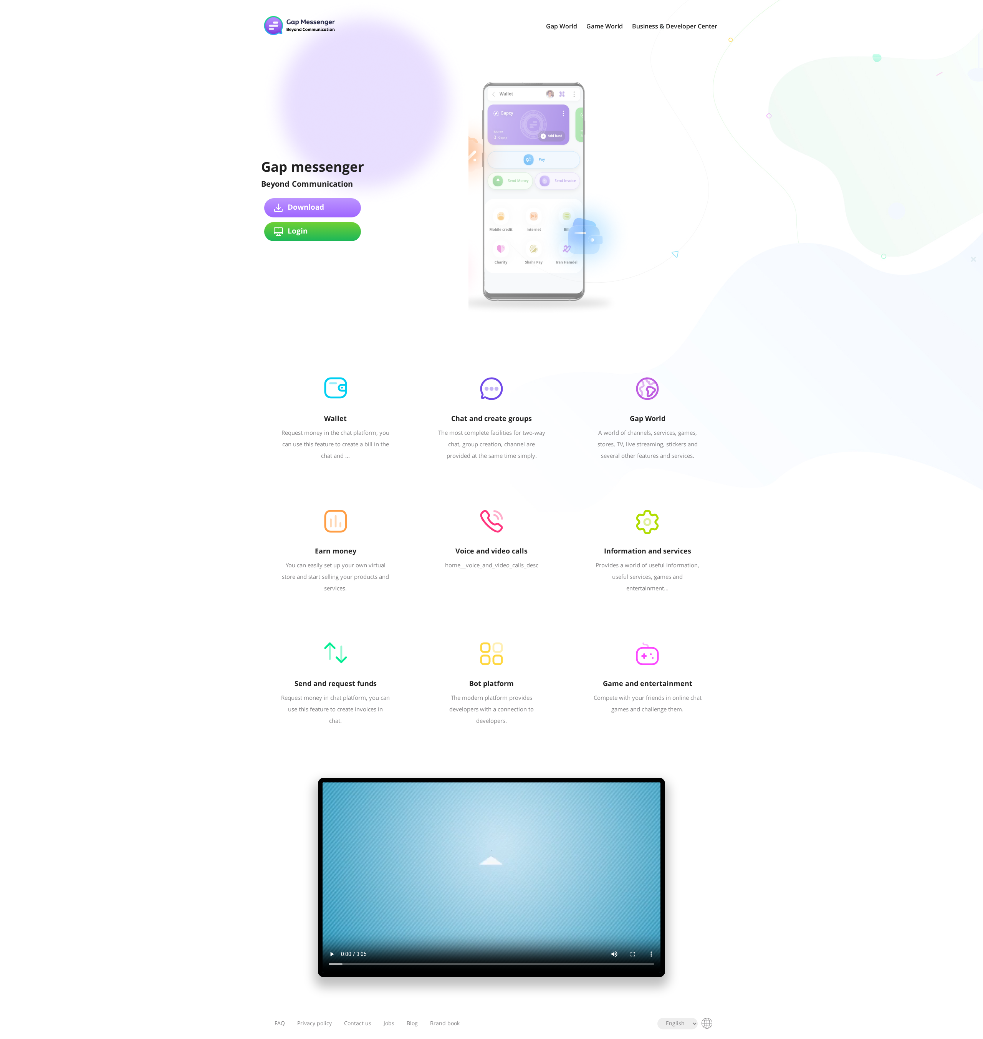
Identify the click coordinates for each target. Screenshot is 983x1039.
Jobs (389, 1023)
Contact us (357, 1023)
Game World (604, 26)
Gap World (561, 26)
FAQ (280, 1023)
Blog (412, 1023)
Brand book (445, 1023)
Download (306, 208)
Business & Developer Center (674, 26)
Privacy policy (314, 1023)
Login (298, 231)
